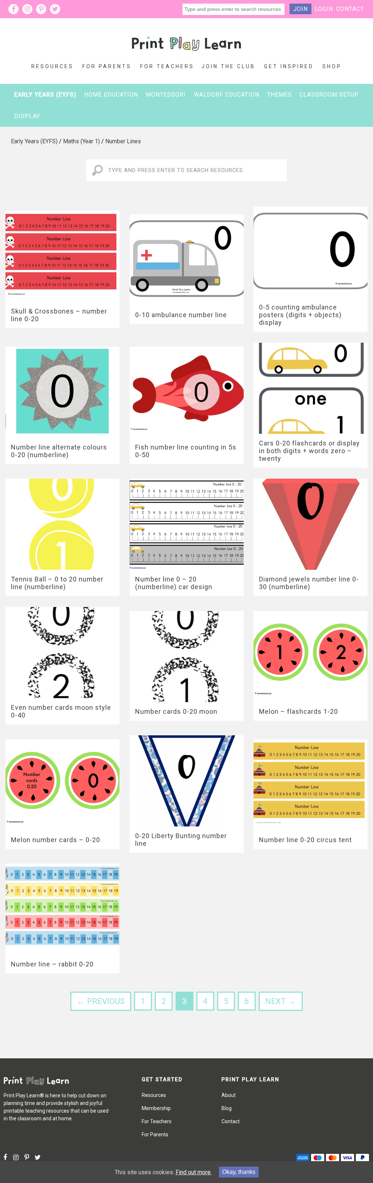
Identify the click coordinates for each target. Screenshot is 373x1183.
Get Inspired (289, 66)
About (228, 1095)
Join (300, 8)
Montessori (166, 94)
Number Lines (123, 141)
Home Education (111, 94)
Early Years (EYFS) (45, 94)
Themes (279, 94)
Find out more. (194, 1172)
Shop (332, 66)
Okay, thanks (238, 1172)
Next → (280, 1001)
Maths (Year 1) (81, 141)
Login (324, 8)
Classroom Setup (329, 94)
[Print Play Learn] (186, 57)
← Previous (101, 1001)
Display (27, 116)
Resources (52, 66)
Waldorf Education (226, 94)
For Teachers (167, 66)
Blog (226, 1108)
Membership (156, 1108)
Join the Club (228, 66)
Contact (350, 8)
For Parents (106, 66)
